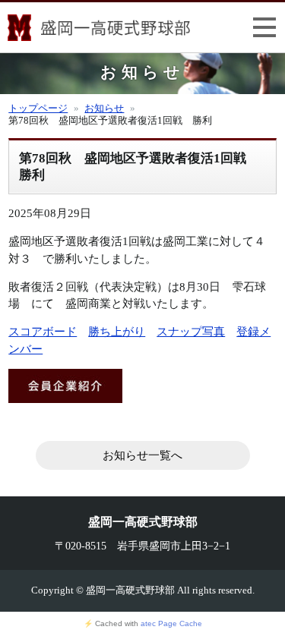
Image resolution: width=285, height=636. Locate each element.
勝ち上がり (116, 332)
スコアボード (42, 332)
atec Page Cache (171, 623)
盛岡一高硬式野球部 (99, 30)
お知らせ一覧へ (142, 455)
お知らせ (104, 108)
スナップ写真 (191, 332)
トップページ (38, 108)
